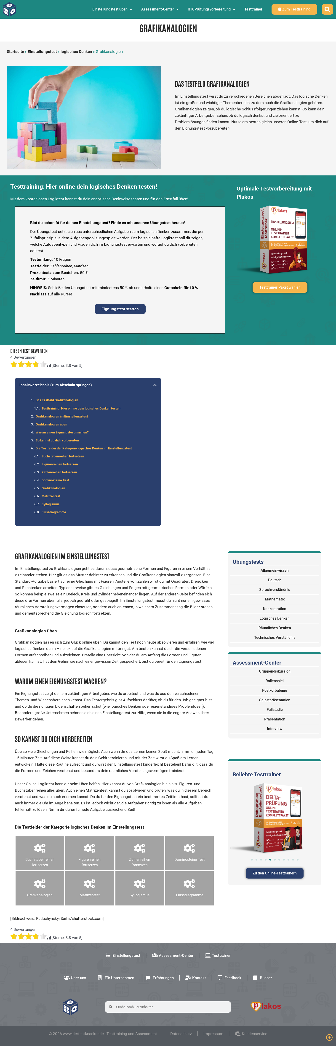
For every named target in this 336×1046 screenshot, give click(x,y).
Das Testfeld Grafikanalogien (57, 400)
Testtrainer (253, 9)
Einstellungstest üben (110, 9)
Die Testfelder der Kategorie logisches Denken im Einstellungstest (84, 448)
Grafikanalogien (53, 488)
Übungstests (248, 562)
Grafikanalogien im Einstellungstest (62, 416)
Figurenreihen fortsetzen (60, 464)
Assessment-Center (157, 9)
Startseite (15, 51)
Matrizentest (51, 496)
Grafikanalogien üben (51, 424)
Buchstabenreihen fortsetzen (63, 456)
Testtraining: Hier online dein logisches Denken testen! (81, 408)
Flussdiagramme (54, 512)
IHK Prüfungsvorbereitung (209, 9)
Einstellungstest (42, 51)
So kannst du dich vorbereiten (57, 440)
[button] (155, 385)
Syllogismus (50, 504)
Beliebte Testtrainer (257, 774)
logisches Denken (76, 51)
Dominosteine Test (55, 480)
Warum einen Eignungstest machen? (62, 432)
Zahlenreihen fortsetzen (59, 472)
